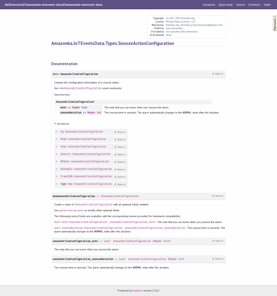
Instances (209, 4)
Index (267, 4)
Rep (70, 183)
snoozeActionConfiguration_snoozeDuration (155, 227)
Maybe (76, 107)
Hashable (66, 168)
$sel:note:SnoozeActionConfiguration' (81, 222)
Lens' (108, 241)
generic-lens (66, 210)
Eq (62, 131)
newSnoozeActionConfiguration (80, 88)
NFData (65, 161)
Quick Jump (226, 4)
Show (63, 146)
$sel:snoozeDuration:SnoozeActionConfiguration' (89, 227)
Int (99, 112)
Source (240, 4)
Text (84, 107)
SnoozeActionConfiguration (84, 131)
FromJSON (66, 176)
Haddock (137, 290)
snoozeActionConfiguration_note (132, 222)
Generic (65, 154)
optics (80, 210)
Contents (254, 4)
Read (63, 138)
